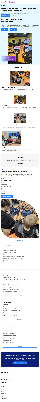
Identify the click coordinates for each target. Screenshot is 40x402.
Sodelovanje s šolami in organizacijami (10, 124)
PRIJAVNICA (13, 29)
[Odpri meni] (38, 1)
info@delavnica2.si (4, 396)
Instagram (2, 386)
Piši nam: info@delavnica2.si (20, 362)
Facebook (2, 384)
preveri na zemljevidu (24, 13)
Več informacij (4, 29)
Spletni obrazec (3, 398)
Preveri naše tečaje (5, 15)
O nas (13, 15)
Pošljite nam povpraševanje (7, 196)
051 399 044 (3, 393)
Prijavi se (20, 265)
